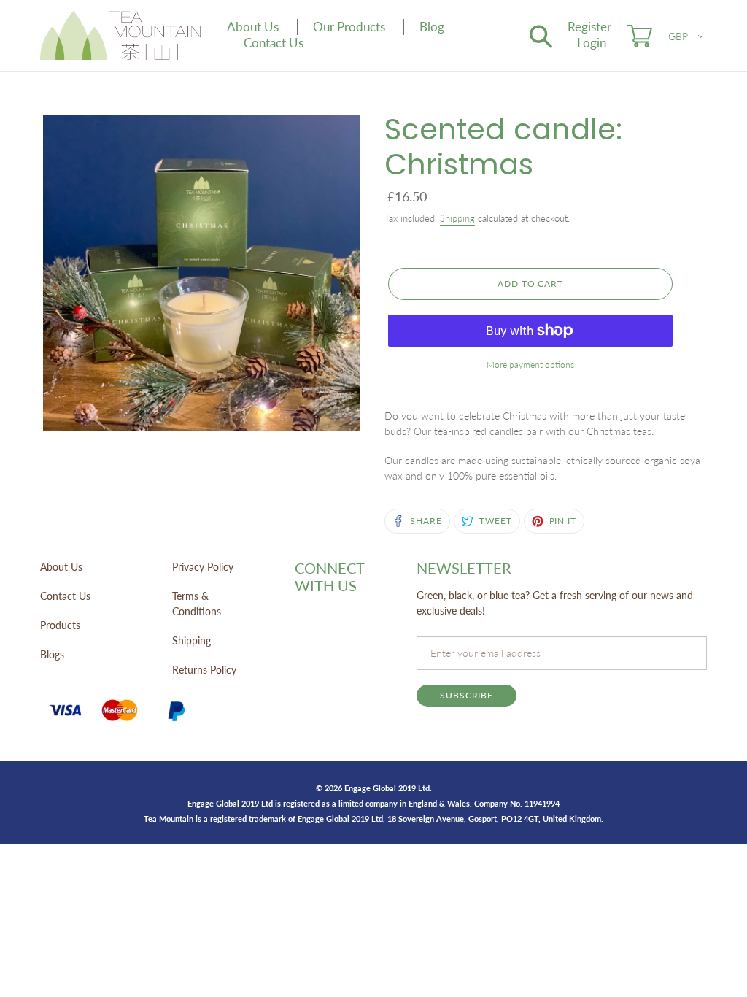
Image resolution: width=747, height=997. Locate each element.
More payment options (530, 364)
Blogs (52, 654)
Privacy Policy (202, 567)
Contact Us (65, 596)
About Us (61, 567)
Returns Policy (204, 669)
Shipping (457, 218)
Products (60, 625)
